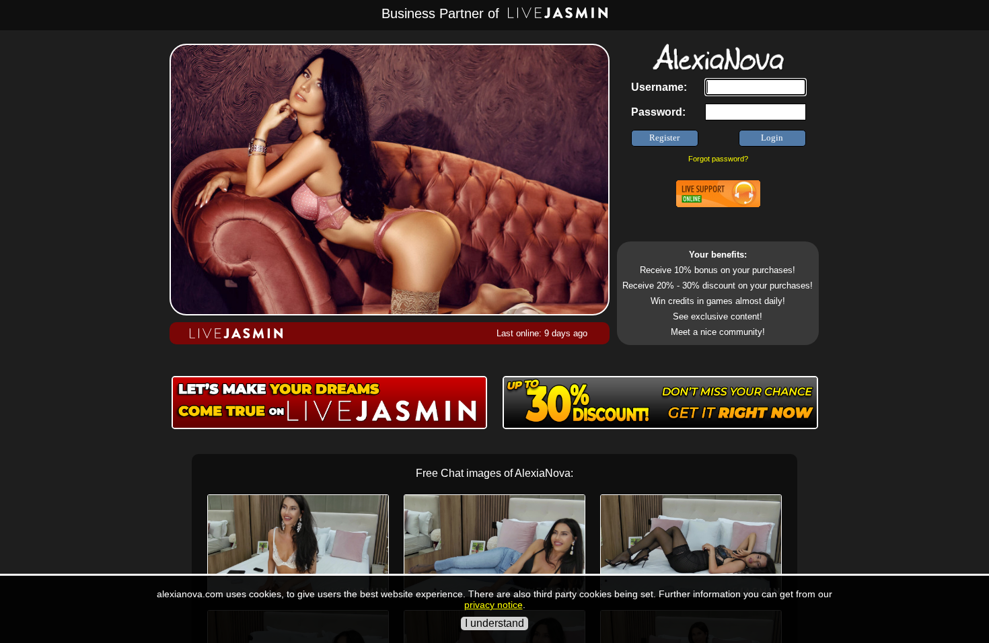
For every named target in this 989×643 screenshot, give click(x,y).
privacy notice (493, 604)
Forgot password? (718, 159)
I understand (494, 623)
